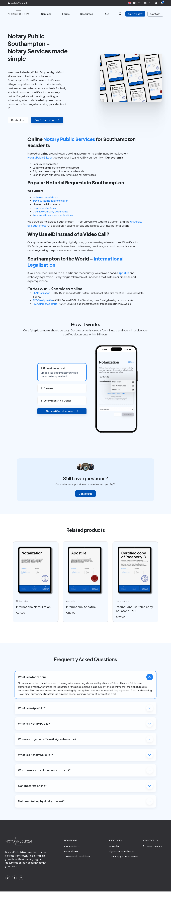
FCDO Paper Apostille (45, 303)
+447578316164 (19, 3)
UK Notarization (41, 292)
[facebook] (14, 877)
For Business (71, 851)
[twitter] (7, 877)
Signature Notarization (122, 851)
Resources (86, 13)
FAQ (106, 13)
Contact (155, 13)
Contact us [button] (18, 119)
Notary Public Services (69, 139)
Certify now (135, 13)
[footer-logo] (18, 841)
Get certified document (60, 411)
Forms (66, 13)
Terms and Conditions (77, 856)
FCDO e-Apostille (43, 300)
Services (46, 13)
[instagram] (21, 877)
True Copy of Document (123, 856)
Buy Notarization (45, 119)
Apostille (114, 846)
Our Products (72, 846)
